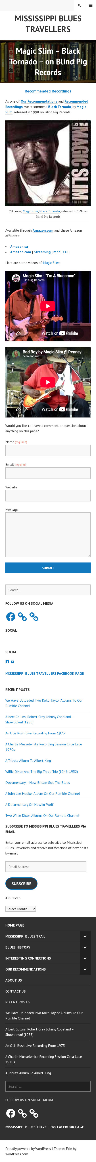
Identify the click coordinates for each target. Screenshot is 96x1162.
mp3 (57, 252)
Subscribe (21, 883)
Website (11, 487)
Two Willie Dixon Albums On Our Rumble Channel (42, 815)
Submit (48, 568)
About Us (13, 980)
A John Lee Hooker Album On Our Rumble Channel (42, 793)
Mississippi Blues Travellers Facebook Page (44, 673)
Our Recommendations (25, 969)
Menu (90, 5)
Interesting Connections (28, 958)
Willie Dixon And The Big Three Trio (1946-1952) (41, 771)
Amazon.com (20, 252)
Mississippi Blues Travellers (48, 23)
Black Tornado (49, 211)
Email (16, 464)
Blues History (17, 947)
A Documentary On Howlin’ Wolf (29, 804)
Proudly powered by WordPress (28, 1148)
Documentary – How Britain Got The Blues (37, 782)
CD (65, 252)
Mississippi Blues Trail (25, 936)
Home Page (14, 925)
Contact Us (15, 991)
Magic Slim (30, 211)
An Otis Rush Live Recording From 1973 (35, 733)
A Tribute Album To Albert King (28, 760)
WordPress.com (16, 1154)
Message (12, 509)
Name (16, 441)
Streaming (42, 252)
